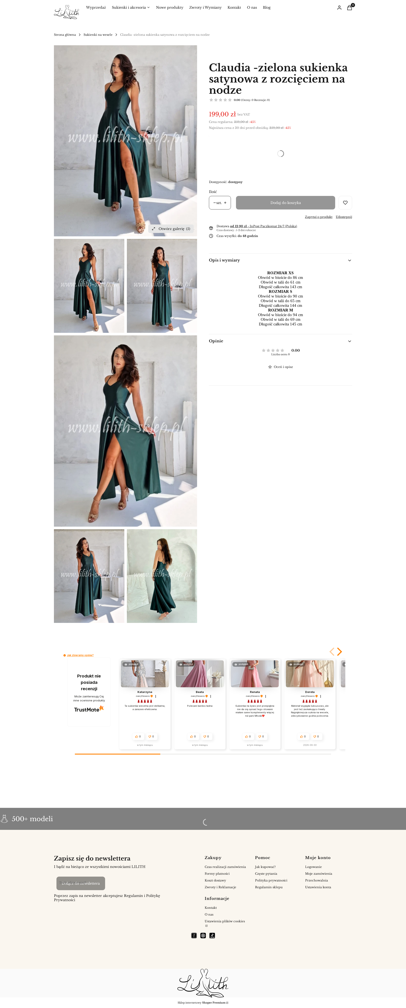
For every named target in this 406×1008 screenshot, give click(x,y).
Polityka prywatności (271, 880)
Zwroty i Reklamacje (220, 887)
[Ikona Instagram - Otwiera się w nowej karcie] (203, 935)
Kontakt (211, 908)
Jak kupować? (265, 867)
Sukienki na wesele (98, 35)
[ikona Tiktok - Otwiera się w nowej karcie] (212, 935)
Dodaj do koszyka (285, 203)
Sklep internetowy (201, 1002)
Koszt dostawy (215, 880)
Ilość (213, 192)
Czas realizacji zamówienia (225, 867)
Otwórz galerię (174, 229)
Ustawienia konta (318, 887)
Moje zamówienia (318, 874)
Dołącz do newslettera (81, 883)
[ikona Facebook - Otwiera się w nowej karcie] (194, 935)
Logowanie (313, 867)
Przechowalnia (316, 880)
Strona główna (65, 35)
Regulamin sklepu (269, 887)
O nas (209, 914)
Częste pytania (266, 874)
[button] (332, 651)
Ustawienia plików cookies (225, 921)
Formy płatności (217, 874)
